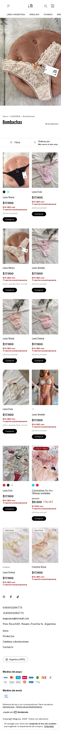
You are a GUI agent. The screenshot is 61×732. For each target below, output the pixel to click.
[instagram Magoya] (4, 596)
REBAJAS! (34, 14)
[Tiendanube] (16, 713)
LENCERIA (15, 116)
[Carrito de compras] (52, 6)
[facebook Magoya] (11, 596)
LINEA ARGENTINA (16, 14)
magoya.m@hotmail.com (16, 618)
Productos (8, 636)
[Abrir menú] (8, 6)
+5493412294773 (13, 613)
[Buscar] (45, 6)
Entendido (49, 726)
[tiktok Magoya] (18, 596)
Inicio (5, 116)
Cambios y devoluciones (16, 641)
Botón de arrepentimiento (29, 707)
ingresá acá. (9, 707)
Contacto (8, 647)
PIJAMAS (48, 14)
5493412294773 (12, 607)
